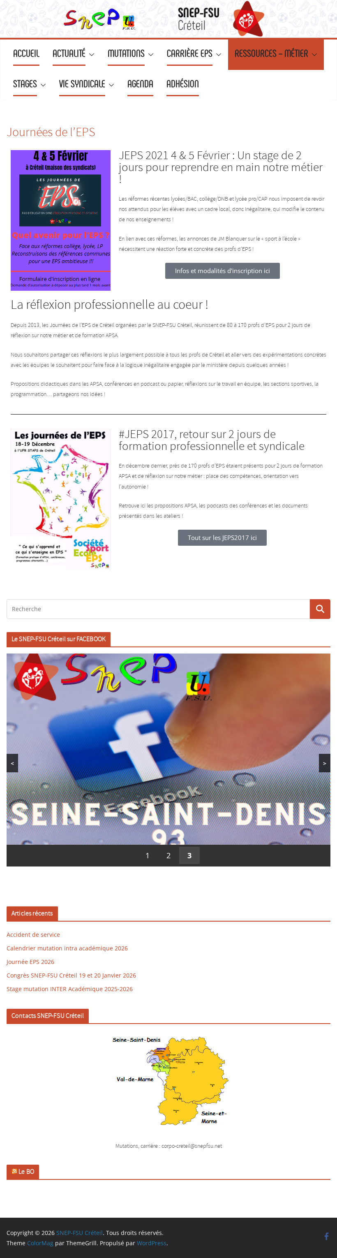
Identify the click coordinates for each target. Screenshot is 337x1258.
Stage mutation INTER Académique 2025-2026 (70, 989)
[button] (90, 55)
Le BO (26, 1172)
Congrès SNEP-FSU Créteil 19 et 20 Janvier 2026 (71, 975)
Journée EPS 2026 (30, 962)
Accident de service (33, 934)
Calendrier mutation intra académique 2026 (67, 948)
